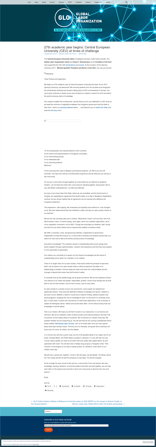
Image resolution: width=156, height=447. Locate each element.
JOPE (70, 2)
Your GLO (47, 439)
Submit (48, 430)
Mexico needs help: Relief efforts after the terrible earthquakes (98, 404)
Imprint (108, 2)
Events (62, 54)
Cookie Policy (35, 444)
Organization (98, 2)
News (36, 2)
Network (88, 2)
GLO (29, 2)
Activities (61, 2)
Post (70, 54)
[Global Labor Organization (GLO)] (78, 18)
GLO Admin (83, 54)
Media (44, 2)
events (81, 65)
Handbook (79, 2)
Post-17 (74, 54)
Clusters (52, 2)
